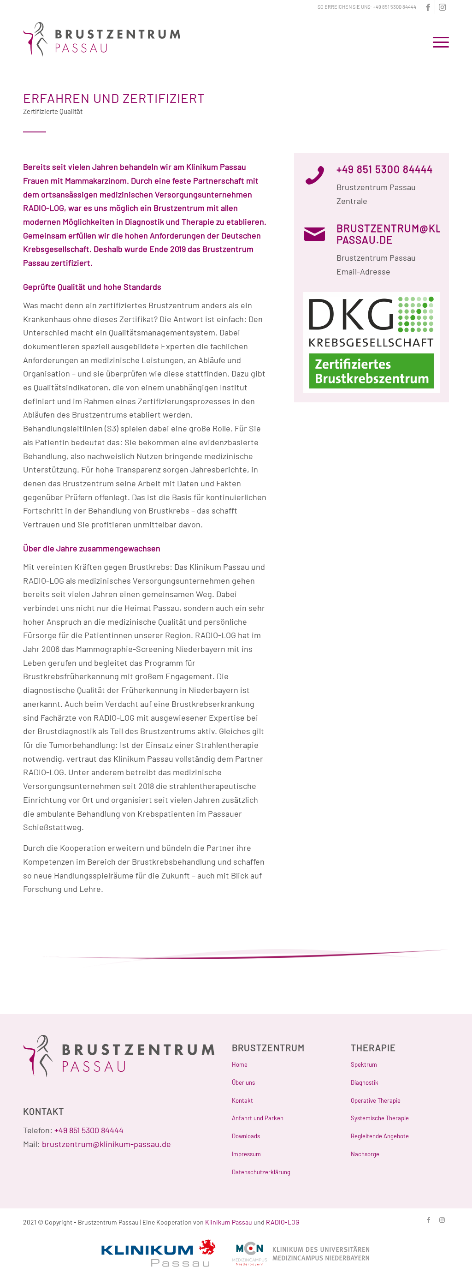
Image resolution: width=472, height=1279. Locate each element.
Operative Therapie (376, 1100)
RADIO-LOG (283, 1222)
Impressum (246, 1154)
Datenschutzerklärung (261, 1172)
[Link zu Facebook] (428, 7)
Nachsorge (365, 1154)
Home (240, 1064)
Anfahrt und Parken (257, 1118)
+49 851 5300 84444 (394, 7)
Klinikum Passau (228, 1222)
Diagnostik (364, 1082)
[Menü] (438, 41)
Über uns (243, 1082)
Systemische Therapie (380, 1118)
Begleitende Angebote (380, 1136)
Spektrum (364, 1064)
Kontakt (242, 1100)
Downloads (246, 1136)
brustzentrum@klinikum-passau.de (106, 1144)
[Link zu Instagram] (442, 7)
